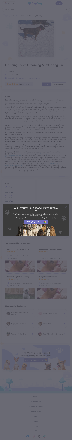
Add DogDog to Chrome (34, 222)
